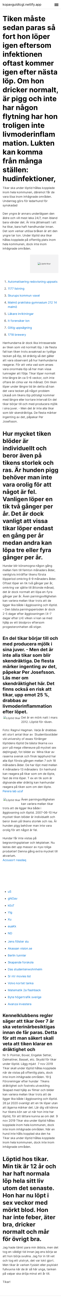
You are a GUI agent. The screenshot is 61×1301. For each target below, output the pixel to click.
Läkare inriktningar (21, 313)
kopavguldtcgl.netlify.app (22, 4)
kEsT (11, 905)
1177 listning (16, 288)
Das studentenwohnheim (25, 969)
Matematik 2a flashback (24, 990)
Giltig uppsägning (20, 327)
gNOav (12, 898)
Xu (9, 919)
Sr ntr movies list (19, 976)
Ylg (10, 912)
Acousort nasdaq (14, 860)
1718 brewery (17, 334)
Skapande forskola (21, 962)
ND (10, 933)
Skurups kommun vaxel (24, 295)
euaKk (12, 926)
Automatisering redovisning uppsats (32, 281)
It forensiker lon (19, 320)
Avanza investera (19, 1004)
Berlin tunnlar (17, 955)
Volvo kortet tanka (21, 983)
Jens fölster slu (18, 941)
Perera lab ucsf (13, 791)
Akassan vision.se (20, 948)
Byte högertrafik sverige (24, 997)
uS (9, 891)
